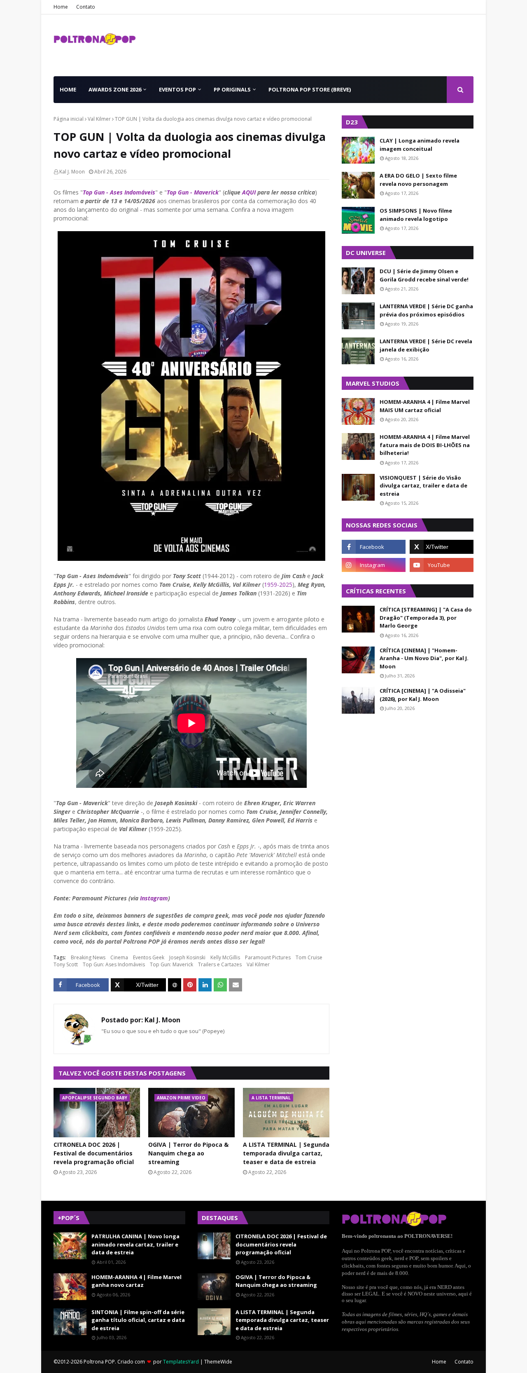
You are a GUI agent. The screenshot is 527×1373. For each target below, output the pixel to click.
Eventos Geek (148, 957)
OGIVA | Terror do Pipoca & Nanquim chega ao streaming (188, 1153)
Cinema (119, 957)
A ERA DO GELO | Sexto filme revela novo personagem (418, 179)
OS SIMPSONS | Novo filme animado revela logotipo (416, 215)
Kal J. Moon (72, 171)
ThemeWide (218, 1361)
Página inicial (69, 118)
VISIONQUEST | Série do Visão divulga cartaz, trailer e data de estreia (423, 485)
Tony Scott (66, 964)
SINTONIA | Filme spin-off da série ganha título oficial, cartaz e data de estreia (138, 1320)
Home (61, 6)
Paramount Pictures (268, 957)
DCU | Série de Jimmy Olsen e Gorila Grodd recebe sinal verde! (424, 275)
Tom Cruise (309, 957)
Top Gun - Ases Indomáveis (119, 192)
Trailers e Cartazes (220, 964)
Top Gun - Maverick (193, 192)
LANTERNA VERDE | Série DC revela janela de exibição (426, 345)
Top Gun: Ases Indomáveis (114, 964)
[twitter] (441, 547)
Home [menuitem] (68, 89)
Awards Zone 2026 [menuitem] (115, 89)
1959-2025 (278, 584)
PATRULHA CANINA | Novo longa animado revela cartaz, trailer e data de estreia (135, 1244)
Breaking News (88, 957)
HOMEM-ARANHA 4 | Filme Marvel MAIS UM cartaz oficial (425, 406)
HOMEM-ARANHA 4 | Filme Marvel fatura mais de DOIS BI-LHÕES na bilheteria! (425, 445)
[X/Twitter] (138, 984)
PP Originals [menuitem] (232, 89)
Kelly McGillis (225, 957)
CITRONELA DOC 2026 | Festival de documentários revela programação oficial (94, 1153)
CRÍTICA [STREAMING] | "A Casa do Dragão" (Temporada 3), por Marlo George (426, 617)
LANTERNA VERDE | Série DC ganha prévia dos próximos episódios (426, 310)
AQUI (249, 192)
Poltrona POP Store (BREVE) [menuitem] (309, 89)
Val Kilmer (99, 118)
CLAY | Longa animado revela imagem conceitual (419, 144)
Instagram (154, 898)
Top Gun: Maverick (171, 964)
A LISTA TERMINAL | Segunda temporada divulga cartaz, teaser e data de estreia (286, 1153)
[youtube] (441, 565)
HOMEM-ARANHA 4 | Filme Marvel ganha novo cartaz (136, 1281)
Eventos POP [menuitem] (177, 89)
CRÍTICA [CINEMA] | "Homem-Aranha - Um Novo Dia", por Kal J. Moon (424, 658)
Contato (85, 6)
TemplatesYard (181, 1361)
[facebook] (374, 547)
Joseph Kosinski (187, 957)
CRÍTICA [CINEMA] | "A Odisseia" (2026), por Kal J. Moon (423, 695)
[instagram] (374, 565)
